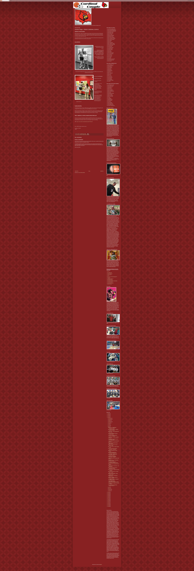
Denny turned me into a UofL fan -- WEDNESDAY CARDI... (113, 468)
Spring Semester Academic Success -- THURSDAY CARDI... (113, 439)
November (109, 419)
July (108, 424)
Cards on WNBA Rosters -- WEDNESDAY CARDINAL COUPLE (113, 481)
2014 (108, 501)
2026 (108, 413)
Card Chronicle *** (109, 273)
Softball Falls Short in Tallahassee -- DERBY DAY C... (113, 475)
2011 (108, 505)
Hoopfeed (108, 277)
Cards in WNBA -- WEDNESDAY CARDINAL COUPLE (112, 454)
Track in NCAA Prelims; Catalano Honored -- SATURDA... (112, 435)
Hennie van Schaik (79, 134)
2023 (108, 417)
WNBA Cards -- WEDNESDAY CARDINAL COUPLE (112, 428)
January (109, 490)
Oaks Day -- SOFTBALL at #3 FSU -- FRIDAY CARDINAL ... (113, 477)
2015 (108, 500)
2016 (108, 499)
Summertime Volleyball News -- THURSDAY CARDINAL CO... (112, 452)
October (109, 420)
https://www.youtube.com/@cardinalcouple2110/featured (85, 121)
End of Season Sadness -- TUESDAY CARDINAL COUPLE (113, 430)
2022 (108, 492)
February (109, 489)
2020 (108, 494)
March (109, 488)
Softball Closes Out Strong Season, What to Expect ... (113, 443)
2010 (108, 506)
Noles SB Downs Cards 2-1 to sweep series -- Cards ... (113, 472)
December (109, 418)
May (109, 426)
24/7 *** (108, 271)
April (109, 487)
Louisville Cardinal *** (110, 278)
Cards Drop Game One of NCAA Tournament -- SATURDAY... (112, 449)
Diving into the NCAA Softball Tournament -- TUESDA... (112, 456)
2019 (108, 495)
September (109, 421)
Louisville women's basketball (85, 134)
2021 (108, 493)
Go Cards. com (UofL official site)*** (112, 276)
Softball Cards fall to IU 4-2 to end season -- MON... (112, 445)
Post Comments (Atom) (82, 172)
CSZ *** (108, 275)
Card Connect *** (109, 274)
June (109, 425)
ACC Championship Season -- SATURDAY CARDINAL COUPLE (113, 462)
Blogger (101, 564)
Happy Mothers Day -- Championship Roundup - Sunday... (113, 460)
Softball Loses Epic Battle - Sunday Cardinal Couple (113, 474)
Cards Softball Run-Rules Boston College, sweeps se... (112, 485)
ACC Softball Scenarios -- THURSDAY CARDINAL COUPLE (113, 479)
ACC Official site (109, 272)
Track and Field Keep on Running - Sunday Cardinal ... (113, 433)
